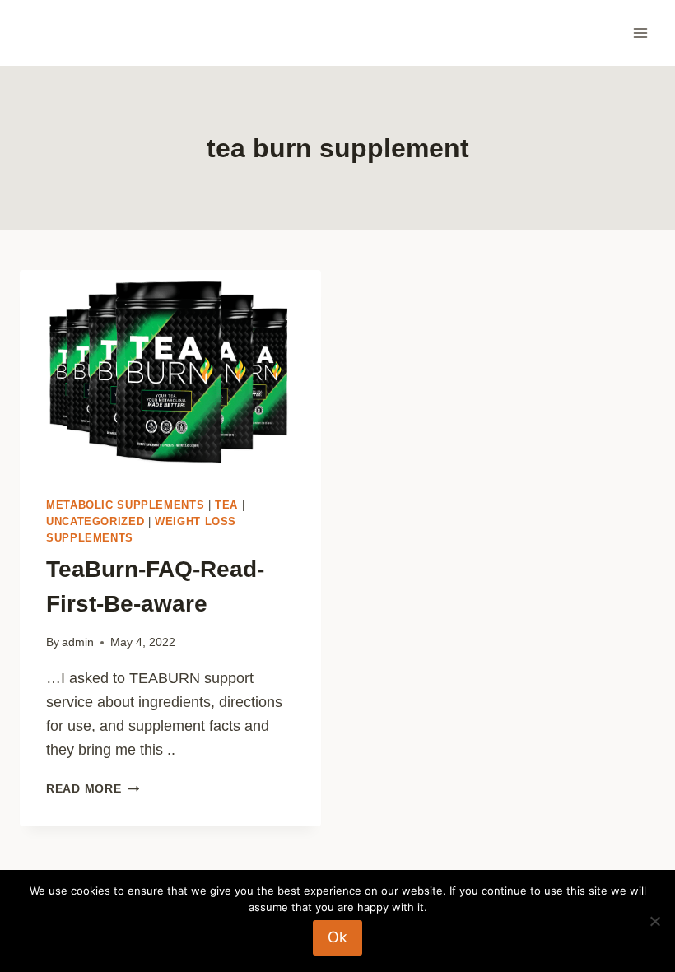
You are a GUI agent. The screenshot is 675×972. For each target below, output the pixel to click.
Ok (337, 937)
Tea (226, 505)
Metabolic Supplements (125, 505)
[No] (654, 921)
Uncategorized (95, 522)
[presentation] (170, 370)
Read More (92, 788)
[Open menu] (640, 32)
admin (78, 642)
